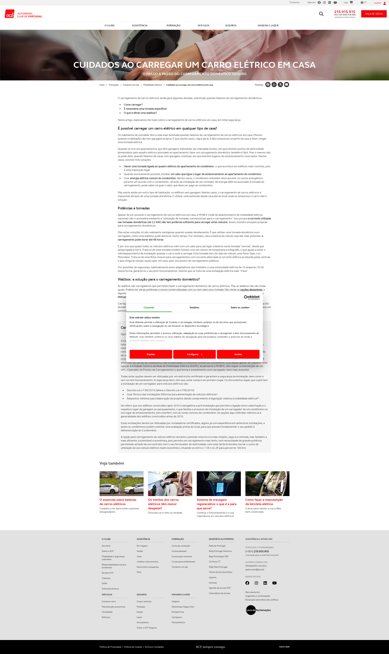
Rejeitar (151, 354)
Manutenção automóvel (113, 606)
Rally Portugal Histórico (220, 551)
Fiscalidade (107, 612)
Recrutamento (252, 592)
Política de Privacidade (110, 646)
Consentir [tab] (149, 307)
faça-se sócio (374, 13)
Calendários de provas (219, 593)
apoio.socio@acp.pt (254, 569)
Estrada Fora (178, 612)
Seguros (142, 594)
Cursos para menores (182, 556)
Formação (114, 84)
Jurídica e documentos (147, 561)
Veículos (107, 594)
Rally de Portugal (217, 545)
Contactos (294, 2)
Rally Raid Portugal (218, 567)
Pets (139, 572)
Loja (346, 2)
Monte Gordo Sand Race (220, 572)
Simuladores (143, 622)
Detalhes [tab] (194, 307)
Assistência (143, 539)
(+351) (257, 551)
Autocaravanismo (110, 588)
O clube (106, 539)
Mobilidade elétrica (152, 84)
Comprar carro (109, 601)
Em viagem (142, 545)
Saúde (140, 551)
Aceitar (238, 354)
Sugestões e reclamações (257, 596)
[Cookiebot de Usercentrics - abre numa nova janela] (246, 297)
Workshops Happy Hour (183, 606)
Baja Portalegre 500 (218, 556)
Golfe (104, 583)
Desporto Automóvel (221, 539)
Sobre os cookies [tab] (240, 307)
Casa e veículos (144, 601)
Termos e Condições (154, 646)
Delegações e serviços (256, 565)
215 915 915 (344, 11)
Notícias (213, 582)
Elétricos (106, 617)
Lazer (139, 617)
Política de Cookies (133, 646)
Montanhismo (178, 622)
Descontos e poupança (148, 567)
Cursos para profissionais (183, 561)
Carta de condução (181, 545)
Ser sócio (106, 545)
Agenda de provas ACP (220, 588)
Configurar (193, 354)
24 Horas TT (214, 561)
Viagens (175, 601)
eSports (212, 577)
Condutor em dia (131, 84)
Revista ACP (108, 572)
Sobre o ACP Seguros (147, 627)
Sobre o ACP (108, 551)
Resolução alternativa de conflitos (261, 599)
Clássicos (106, 578)
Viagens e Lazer (181, 594)
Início (102, 84)
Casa (139, 556)
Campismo (177, 617)
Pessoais (141, 606)
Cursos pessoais (179, 551)
